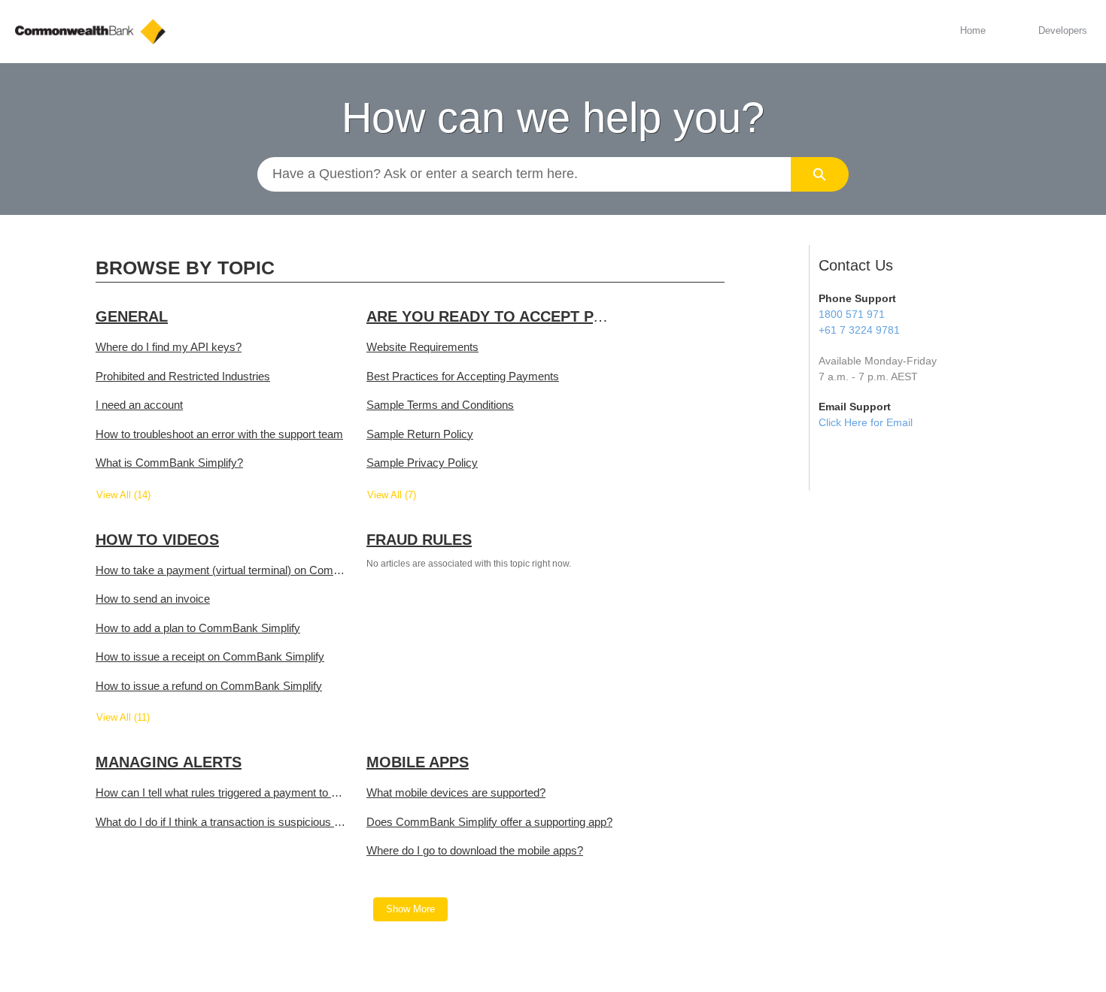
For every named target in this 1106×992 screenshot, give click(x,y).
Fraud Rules (419, 539)
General (132, 316)
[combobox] (524, 174)
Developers (1062, 30)
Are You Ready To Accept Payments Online (545, 316)
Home (973, 30)
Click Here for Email (866, 422)
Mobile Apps (417, 762)
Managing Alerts (169, 762)
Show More (410, 909)
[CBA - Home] (90, 31)
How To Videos (157, 539)
